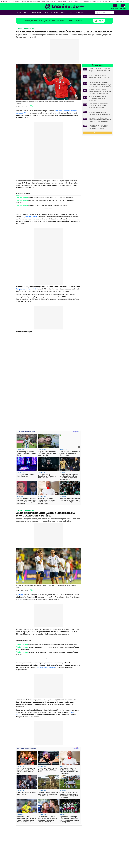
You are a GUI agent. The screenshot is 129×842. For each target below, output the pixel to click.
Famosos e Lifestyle (77, 13)
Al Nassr (20, 595)
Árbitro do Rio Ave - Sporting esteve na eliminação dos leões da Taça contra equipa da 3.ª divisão (100, 84)
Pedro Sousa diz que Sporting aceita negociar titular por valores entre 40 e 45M (99, 126)
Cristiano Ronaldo (31, 217)
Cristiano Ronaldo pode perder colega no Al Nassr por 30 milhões (50, 197)
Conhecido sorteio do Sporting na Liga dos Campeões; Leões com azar (100, 70)
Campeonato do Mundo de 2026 (27, 289)
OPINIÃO (63, 13)
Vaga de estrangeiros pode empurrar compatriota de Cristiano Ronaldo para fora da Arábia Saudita (99, 112)
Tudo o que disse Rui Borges (105, 1)
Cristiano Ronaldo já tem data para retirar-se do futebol (47, 205)
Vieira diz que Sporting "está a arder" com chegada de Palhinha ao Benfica (100, 77)
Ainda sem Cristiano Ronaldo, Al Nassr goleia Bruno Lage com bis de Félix (52, 644)
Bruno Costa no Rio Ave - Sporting (46, 1)
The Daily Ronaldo (51, 13)
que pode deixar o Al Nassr (46, 667)
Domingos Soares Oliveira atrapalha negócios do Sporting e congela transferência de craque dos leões (100, 91)
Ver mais (97, 133)
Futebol (18, 13)
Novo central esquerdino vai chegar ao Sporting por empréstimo (98, 98)
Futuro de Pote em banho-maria (88, 1)
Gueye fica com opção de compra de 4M (67, 1)
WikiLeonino (36, 13)
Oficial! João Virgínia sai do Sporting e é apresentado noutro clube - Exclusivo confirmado (100, 119)
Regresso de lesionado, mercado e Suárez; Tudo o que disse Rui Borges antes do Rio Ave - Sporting (100, 105)
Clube (26, 13)
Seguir (100, 21)
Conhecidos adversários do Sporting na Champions (22, 1)
